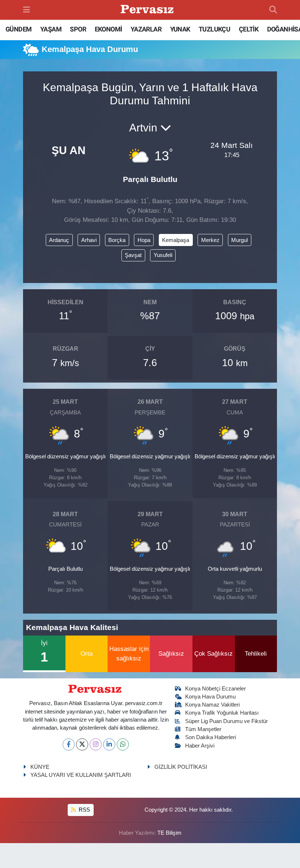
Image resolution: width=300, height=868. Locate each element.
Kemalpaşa (175, 240)
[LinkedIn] (109, 744)
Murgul (239, 240)
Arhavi (89, 240)
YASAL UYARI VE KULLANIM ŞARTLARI (80, 775)
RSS (83, 810)
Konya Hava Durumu (210, 697)
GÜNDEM (18, 29)
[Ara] (273, 10)
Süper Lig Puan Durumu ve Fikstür (226, 721)
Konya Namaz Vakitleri (212, 705)
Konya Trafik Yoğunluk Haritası (222, 713)
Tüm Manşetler (203, 729)
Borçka (116, 240)
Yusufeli (163, 255)
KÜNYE (39, 767)
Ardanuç (59, 240)
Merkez (210, 240)
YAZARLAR (146, 29)
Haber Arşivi (199, 746)
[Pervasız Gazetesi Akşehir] (148, 10)
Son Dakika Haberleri (210, 737)
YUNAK (180, 29)
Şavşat (133, 255)
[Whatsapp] (123, 744)
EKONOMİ (108, 29)
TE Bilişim (169, 833)
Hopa (144, 240)
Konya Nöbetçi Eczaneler (215, 689)
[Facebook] (69, 744)
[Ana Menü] (26, 9)
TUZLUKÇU (214, 29)
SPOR (78, 29)
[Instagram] (96, 744)
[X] (82, 744)
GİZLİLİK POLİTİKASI (180, 767)
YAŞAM (50, 29)
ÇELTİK (248, 29)
